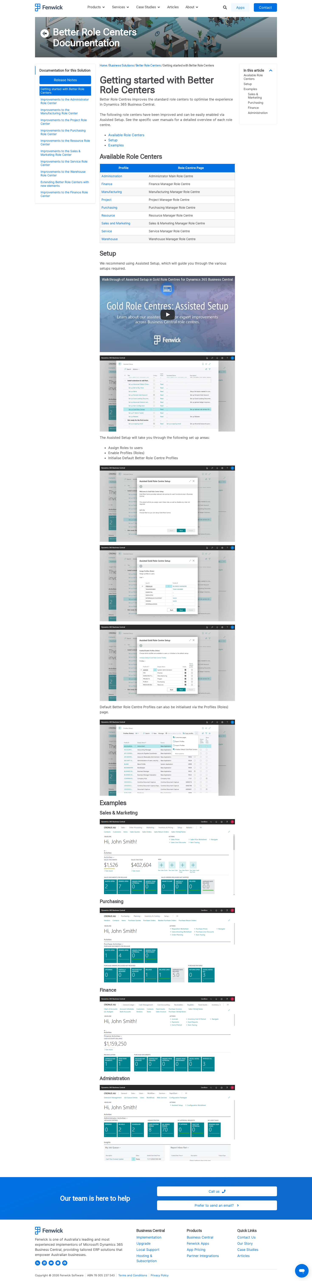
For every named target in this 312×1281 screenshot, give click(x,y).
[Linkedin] (44, 1262)
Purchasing (109, 207)
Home (103, 65)
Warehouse (109, 239)
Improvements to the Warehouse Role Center (63, 173)
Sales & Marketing (255, 95)
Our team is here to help (95, 1198)
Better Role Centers (95, 32)
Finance (106, 184)
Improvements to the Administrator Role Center (65, 101)
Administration (111, 176)
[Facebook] (64, 1262)
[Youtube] (51, 1262)
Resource (108, 215)
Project (106, 199)
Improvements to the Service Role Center (64, 163)
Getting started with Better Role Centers (62, 90)
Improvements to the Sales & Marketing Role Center (60, 152)
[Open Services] (127, 7)
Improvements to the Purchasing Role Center (63, 132)
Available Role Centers (126, 135)
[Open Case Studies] (158, 7)
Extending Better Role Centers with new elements (65, 183)
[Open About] (197, 7)
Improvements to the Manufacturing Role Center (59, 111)
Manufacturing (111, 192)
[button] (271, 70)
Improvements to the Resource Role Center (65, 142)
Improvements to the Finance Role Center (64, 194)
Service (106, 231)
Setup (113, 140)
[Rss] (37, 1262)
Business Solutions (121, 65)
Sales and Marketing (115, 223)
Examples (116, 145)
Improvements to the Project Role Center (64, 121)
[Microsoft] (57, 1262)
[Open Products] (103, 7)
